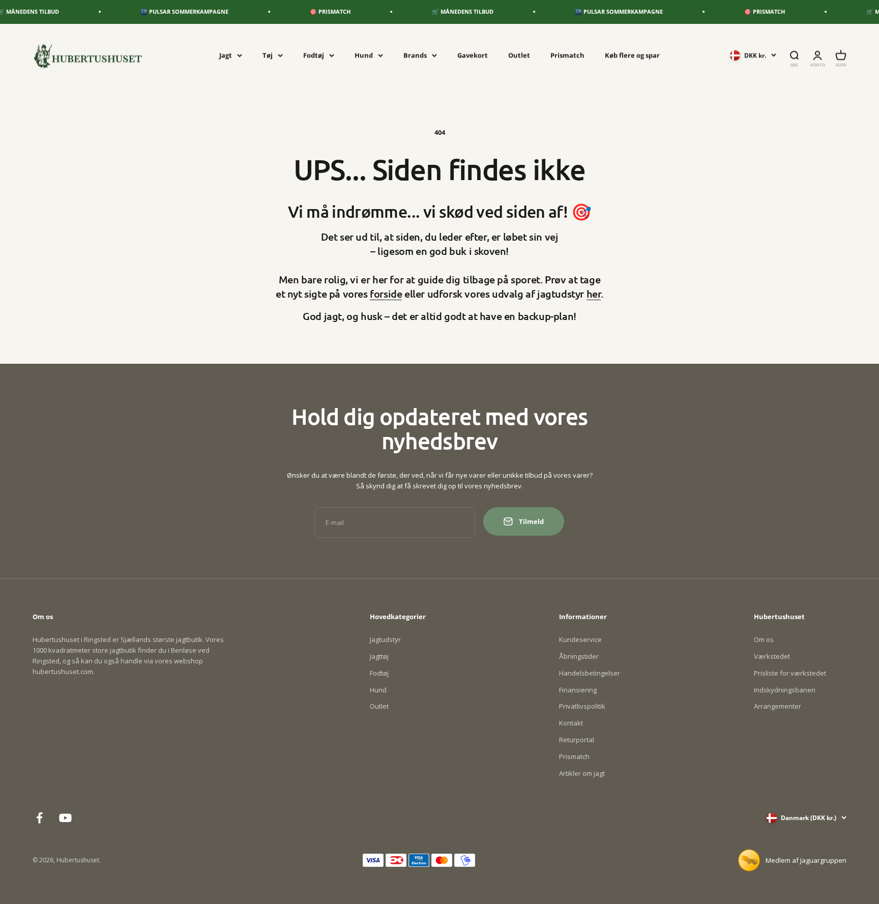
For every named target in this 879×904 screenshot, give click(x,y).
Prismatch (567, 55)
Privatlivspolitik (582, 706)
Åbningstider (579, 656)
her (594, 293)
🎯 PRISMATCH (315, 11)
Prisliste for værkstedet (790, 673)
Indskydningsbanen (784, 689)
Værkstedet (772, 656)
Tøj (267, 55)
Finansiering (578, 689)
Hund (364, 55)
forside (386, 293)
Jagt (225, 55)
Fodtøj (313, 55)
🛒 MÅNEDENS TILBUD (447, 11)
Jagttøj (379, 656)
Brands (415, 55)
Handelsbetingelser (589, 673)
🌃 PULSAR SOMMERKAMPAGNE (169, 11)
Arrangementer (777, 706)
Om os (764, 639)
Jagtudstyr (385, 639)
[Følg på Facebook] (39, 818)
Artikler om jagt (582, 773)
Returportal (576, 739)
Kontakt (571, 722)
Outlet (519, 55)
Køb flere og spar (632, 55)
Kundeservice (580, 639)
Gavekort (472, 55)
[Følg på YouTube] (65, 818)
